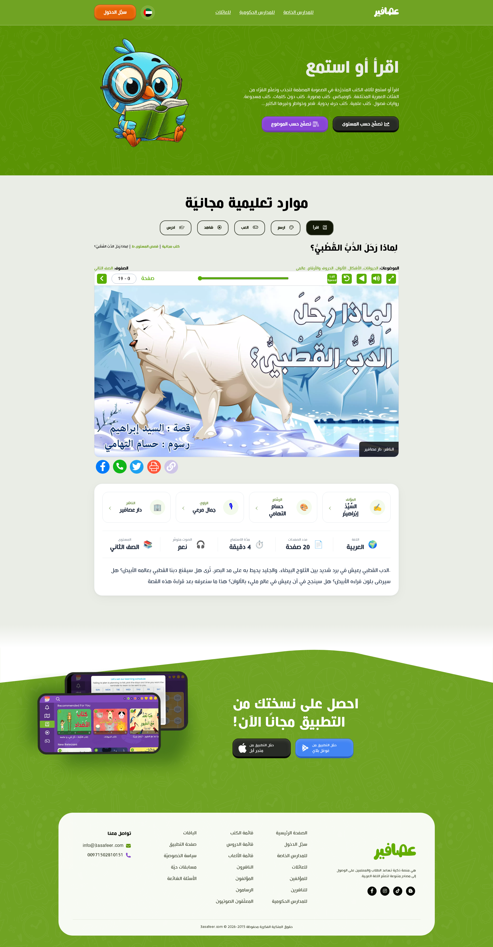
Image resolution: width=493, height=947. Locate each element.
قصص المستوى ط (145, 246)
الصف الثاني (103, 268)
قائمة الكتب (241, 833)
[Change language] (148, 12)
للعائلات (223, 12)
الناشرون (245, 867)
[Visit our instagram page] (385, 891)
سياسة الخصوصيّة (180, 856)
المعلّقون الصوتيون (234, 901)
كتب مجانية (171, 246)
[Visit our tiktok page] (398, 891)
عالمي (301, 268)
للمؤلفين (298, 878)
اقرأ (316, 227)
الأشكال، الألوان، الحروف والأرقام (334, 268)
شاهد (208, 227)
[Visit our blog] (411, 891)
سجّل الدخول (115, 12)
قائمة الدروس (240, 844)
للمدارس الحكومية (257, 12)
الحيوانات (370, 268)
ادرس (171, 227)
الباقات (190, 833)
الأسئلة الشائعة (182, 878)
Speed (332, 278)
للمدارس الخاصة (298, 12)
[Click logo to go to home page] (386, 12)
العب (244, 227)
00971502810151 (105, 855)
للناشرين (299, 890)
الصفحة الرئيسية (291, 833)
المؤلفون (244, 878)
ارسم (281, 227)
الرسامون (244, 890)
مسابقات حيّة (184, 867)
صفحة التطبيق (183, 844)
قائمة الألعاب (240, 856)
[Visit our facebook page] (372, 891)
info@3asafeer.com (103, 845)
